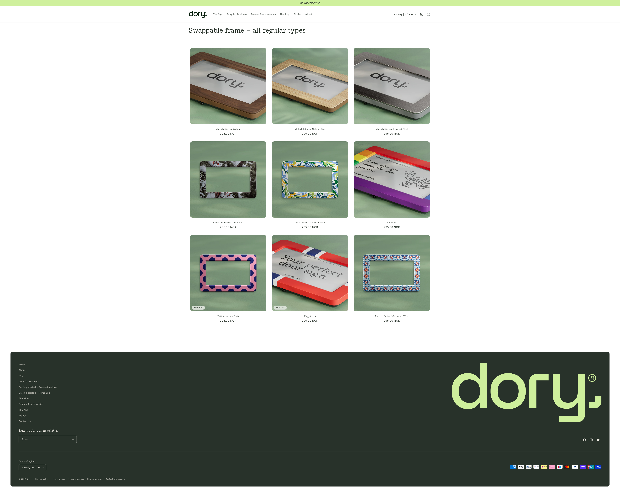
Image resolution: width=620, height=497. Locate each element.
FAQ (21, 375)
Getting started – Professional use (38, 387)
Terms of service (76, 479)
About (22, 370)
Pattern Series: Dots (228, 316)
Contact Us (25, 421)
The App (23, 409)
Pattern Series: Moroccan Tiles (391, 316)
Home (22, 364)
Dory (29, 479)
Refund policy (42, 479)
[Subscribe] (73, 439)
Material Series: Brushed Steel (392, 129)
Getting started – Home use (34, 392)
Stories (22, 415)
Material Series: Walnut (228, 129)
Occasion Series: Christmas (228, 222)
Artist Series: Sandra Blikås (310, 222)
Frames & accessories (31, 404)
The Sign (24, 398)
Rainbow (392, 222)
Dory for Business (29, 381)
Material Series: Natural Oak (310, 129)
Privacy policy (58, 479)
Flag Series (310, 316)
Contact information (115, 479)
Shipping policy (94, 479)
